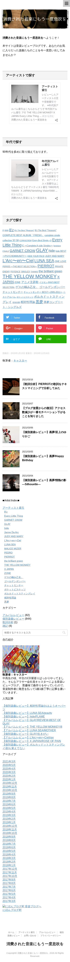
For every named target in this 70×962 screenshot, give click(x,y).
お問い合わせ (30, 935)
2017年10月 (10, 876)
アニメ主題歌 (30, 282)
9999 (6, 230)
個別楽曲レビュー (13, 618)
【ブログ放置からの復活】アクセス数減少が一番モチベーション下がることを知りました (44, 412)
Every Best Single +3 (41, 240)
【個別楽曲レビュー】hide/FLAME (24, 716)
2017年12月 (10, 868)
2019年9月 (9, 793)
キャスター (20, 360)
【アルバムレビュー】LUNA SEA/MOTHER (29, 730)
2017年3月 (9, 901)
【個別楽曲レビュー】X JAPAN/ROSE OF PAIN (32, 741)
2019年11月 (10, 786)
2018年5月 (9, 851)
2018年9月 (9, 836)
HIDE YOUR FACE (36, 256)
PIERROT (46, 266)
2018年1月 (9, 865)
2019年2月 (9, 818)
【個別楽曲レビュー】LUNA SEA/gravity (27, 712)
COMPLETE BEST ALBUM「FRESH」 (23, 235)
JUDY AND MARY (54, 256)
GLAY (42, 250)
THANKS (34, 272)
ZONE (17, 282)
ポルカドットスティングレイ (19, 593)
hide (52, 251)
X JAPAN (9, 569)
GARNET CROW (22, 251)
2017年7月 (9, 886)
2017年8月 (9, 883)
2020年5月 (9, 765)
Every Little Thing (13, 515)
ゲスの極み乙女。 (27, 287)
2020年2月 (9, 775)
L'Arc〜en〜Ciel (18, 260)
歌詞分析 (8, 622)
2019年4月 (9, 811)
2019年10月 (10, 790)
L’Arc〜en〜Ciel (12, 540)
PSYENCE (15, 271)
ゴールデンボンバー (52, 287)
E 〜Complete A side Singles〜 (37, 245)
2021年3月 (9, 761)
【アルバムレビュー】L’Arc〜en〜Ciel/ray (28, 737)
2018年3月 (9, 858)
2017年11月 (10, 872)
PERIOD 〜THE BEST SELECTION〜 (20, 266)
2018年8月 (9, 840)
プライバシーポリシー (50, 935)
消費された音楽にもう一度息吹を (35, 944)
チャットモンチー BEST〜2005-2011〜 (43, 292)
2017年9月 (9, 879)
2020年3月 (9, 772)
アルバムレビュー (13, 615)
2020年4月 (9, 768)
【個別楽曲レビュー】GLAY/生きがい (25, 733)
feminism (57, 246)
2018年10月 (10, 833)
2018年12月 (10, 825)
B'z (11, 230)
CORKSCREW (25, 240)
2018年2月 (9, 861)
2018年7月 (9, 843)
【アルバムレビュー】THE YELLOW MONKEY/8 (32, 726)
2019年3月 (9, 815)
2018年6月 (9, 847)
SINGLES (25, 271)
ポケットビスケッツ (24, 297)
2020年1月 (9, 779)
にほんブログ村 (12, 909)
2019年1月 (9, 822)
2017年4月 (9, 897)
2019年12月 (10, 783)
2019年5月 (9, 808)
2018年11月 (10, 829)
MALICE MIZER (12, 548)
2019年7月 (9, 800)
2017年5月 (9, 893)
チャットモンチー (13, 292)
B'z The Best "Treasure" (45, 230)
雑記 (5, 625)
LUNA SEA (44, 260)
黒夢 (39, 302)
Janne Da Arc (11, 532)
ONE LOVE (60, 261)
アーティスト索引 (13, 507)
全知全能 (16, 302)
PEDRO (8, 552)
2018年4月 (9, 854)
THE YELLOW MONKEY (30, 276)
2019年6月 (9, 804)
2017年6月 (9, 890)
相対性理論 (28, 302)
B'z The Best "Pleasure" (24, 230)
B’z (5, 511)
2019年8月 (9, 797)
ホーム (11, 932)
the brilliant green (50, 271)
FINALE (6, 251)
